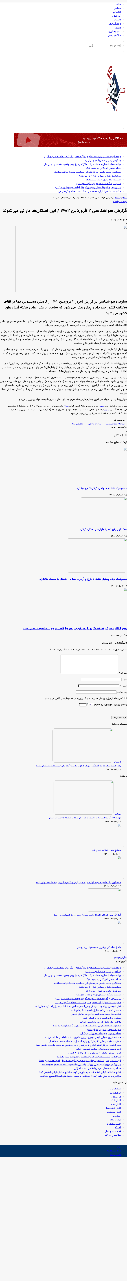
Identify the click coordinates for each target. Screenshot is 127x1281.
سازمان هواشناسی (115, 424)
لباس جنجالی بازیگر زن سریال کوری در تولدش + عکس (94, 1053)
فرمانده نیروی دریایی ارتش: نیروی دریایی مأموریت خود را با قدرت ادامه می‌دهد (82, 1037)
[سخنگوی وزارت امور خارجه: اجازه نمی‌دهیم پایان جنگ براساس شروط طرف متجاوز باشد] (104, 879)
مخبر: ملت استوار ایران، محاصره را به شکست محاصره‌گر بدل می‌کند (88, 191)
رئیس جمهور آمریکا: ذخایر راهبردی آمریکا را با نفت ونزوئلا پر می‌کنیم (88, 188)
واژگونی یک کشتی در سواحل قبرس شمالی (100, 1022)
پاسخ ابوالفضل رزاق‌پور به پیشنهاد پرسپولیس (99, 947)
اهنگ (118, 1128)
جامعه (116, 202)
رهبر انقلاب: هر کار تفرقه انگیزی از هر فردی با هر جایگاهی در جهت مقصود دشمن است (75, 628)
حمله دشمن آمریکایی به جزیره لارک (103, 168)
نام (124, 680)
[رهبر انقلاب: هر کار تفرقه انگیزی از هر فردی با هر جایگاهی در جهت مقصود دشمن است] (97, 621)
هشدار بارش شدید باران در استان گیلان (103, 529)
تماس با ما (115, 1155)
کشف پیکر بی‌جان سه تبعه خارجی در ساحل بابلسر (96, 1014)
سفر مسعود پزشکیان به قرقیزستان (104, 1030)
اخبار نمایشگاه (114, 1112)
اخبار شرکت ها (113, 1108)
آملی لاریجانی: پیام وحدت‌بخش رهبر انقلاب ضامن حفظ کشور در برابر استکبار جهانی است (77, 1006)
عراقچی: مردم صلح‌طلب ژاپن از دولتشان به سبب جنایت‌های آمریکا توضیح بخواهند (80, 1076)
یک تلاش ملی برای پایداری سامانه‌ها (103, 180)
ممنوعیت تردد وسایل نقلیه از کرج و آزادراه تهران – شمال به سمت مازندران (83, 579)
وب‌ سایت (122, 692)
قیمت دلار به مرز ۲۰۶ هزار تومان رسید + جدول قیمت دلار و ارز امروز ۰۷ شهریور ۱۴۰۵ (80, 1061)
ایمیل (123, 686)
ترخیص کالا (115, 1120)
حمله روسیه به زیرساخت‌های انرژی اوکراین (100, 1034)
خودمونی (116, 1116)
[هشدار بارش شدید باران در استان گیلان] (103, 522)
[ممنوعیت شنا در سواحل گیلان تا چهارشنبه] (97, 481)
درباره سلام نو (114, 1151)
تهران (101, 406)
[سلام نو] (115, 120)
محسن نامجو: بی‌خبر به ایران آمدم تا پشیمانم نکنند (95, 1010)
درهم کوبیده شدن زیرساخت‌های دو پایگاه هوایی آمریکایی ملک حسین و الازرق (82, 157)
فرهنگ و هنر (114, 24)
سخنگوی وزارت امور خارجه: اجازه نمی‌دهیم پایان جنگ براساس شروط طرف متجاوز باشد (78, 883)
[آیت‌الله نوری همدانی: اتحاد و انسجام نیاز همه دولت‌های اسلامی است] (104, 911)
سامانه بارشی (94, 424)
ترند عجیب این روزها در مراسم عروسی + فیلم (98, 1049)
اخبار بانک (116, 1100)
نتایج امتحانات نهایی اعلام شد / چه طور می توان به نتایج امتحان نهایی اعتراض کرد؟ (80, 1072)
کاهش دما (77, 424)
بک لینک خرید (114, 1124)
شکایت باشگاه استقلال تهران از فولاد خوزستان (98, 184)
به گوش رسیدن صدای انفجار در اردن (103, 160)
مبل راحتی (116, 1097)
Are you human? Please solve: (110, 705)
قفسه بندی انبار (113, 1131)
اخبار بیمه (116, 1104)
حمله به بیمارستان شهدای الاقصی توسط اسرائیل (97, 1068)
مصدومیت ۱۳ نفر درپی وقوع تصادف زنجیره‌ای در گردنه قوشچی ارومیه (87, 1026)
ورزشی (117, 28)
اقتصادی (117, 12)
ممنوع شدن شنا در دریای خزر (106, 850)
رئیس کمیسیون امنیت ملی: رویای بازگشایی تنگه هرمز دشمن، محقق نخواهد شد (81, 1065)
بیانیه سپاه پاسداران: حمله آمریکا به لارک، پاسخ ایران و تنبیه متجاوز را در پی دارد (82, 164)
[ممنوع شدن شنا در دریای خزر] (104, 846)
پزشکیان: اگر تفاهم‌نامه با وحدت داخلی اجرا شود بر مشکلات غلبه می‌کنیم (85, 818)
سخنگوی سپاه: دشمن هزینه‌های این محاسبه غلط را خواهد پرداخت (87, 172)
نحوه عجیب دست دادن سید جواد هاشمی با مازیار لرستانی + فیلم (89, 1057)
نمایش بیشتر (120, 958)
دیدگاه (123, 673)
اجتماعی (117, 20)
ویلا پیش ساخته (113, 1135)
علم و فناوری (114, 31)
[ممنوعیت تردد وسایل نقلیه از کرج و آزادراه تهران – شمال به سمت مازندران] (97, 572)
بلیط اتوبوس (115, 1089)
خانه (118, 4)
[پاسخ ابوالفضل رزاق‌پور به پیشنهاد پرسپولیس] (104, 943)
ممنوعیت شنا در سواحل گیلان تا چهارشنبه (100, 176)
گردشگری (116, 16)
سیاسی (117, 8)
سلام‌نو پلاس (114, 35)
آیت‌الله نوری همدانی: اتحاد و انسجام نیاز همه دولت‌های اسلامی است (87, 915)
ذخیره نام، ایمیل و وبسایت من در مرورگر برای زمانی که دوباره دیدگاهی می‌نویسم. (83, 699)
